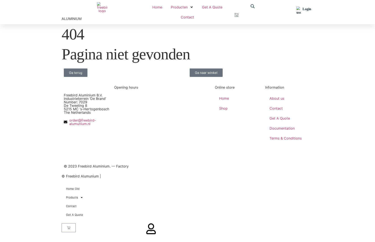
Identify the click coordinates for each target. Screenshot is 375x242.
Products (72, 197)
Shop (223, 108)
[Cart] (236, 15)
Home (157, 7)
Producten (179, 7)
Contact (187, 17)
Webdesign (127, 176)
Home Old (72, 188)
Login (307, 9)
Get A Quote (212, 7)
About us (277, 98)
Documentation (282, 128)
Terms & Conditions (286, 138)
